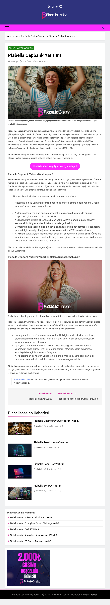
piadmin (39, 425)
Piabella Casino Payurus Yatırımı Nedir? (56, 420)
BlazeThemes (90, 594)
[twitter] (57, 6)
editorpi (14, 61)
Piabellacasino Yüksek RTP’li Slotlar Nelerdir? (32, 517)
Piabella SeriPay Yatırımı (48, 485)
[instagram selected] (53, 6)
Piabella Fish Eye (22, 379)
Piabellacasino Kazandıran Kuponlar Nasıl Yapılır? (33, 535)
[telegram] (49, 6)
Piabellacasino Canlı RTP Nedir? (25, 529)
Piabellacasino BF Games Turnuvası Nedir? (30, 541)
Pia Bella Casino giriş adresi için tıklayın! (55, 166)
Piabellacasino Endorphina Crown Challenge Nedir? (34, 523)
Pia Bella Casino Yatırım (21, 48)
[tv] (61, 6)
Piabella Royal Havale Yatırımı (51, 442)
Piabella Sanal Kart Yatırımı (49, 464)
